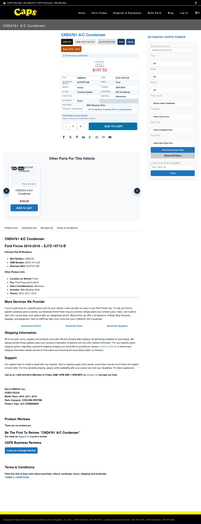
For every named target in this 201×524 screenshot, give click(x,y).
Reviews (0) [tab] (47, 227)
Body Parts (155, 12)
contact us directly (108, 346)
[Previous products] (6, 191)
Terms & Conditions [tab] (67, 227)
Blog (171, 12)
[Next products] (137, 191)
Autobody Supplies (117, 325)
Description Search (160, 46)
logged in (24, 436)
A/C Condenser (95, 109)
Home (82, 12)
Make (153, 68)
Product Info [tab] (11, 227)
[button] (24, 207)
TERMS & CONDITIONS (17, 477)
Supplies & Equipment (127, 12)
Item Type (156, 122)
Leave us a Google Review (21, 450)
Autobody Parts (110, 109)
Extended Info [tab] (29, 227)
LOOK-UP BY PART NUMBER (165, 163)
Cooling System (125, 109)
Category (155, 108)
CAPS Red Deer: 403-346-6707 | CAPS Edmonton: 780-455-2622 (36, 2)
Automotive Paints (31, 325)
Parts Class (156, 95)
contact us (92, 374)
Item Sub (155, 135)
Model (154, 82)
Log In (184, 12)
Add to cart (113, 126)
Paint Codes (99, 12)
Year (153, 55)
